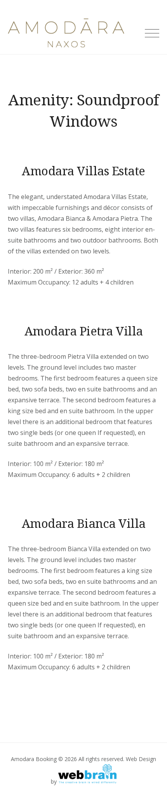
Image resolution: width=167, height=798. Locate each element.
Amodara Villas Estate (83, 170)
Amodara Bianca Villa (84, 523)
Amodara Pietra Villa (83, 331)
